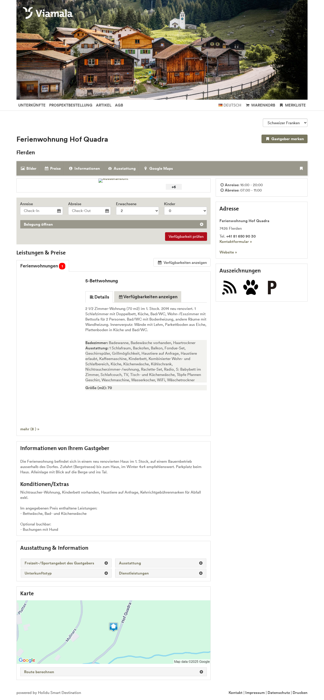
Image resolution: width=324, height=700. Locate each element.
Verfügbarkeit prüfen (186, 236)
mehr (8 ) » (29, 429)
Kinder (169, 203)
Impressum (255, 692)
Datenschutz (279, 692)
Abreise (74, 203)
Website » (228, 252)
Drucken (300, 692)
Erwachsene (126, 203)
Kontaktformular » (235, 241)
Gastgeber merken (287, 138)
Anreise (26, 203)
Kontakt (235, 692)
